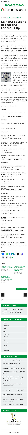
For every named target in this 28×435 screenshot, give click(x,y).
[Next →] (25, 295)
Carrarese (6, 334)
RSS (20, 5)
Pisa (5, 328)
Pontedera (6, 350)
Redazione (18, 17)
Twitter (8, 5)
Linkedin (11, 5)
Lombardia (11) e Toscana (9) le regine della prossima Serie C (6, 278)
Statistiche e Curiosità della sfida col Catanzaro (14, 368)
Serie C (4, 340)
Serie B (4, 331)
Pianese (6, 348)
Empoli (6, 336)
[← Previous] (2, 295)
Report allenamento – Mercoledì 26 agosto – (13, 404)
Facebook (6, 5)
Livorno (6, 345)
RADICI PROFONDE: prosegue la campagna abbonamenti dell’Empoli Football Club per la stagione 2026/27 (13, 378)
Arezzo (6, 342)
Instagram (17, 5)
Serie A (4, 323)
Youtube (14, 5)
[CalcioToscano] (14, 10)
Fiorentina (6, 325)
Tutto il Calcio (21, 288)
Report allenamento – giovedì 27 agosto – (13, 359)
